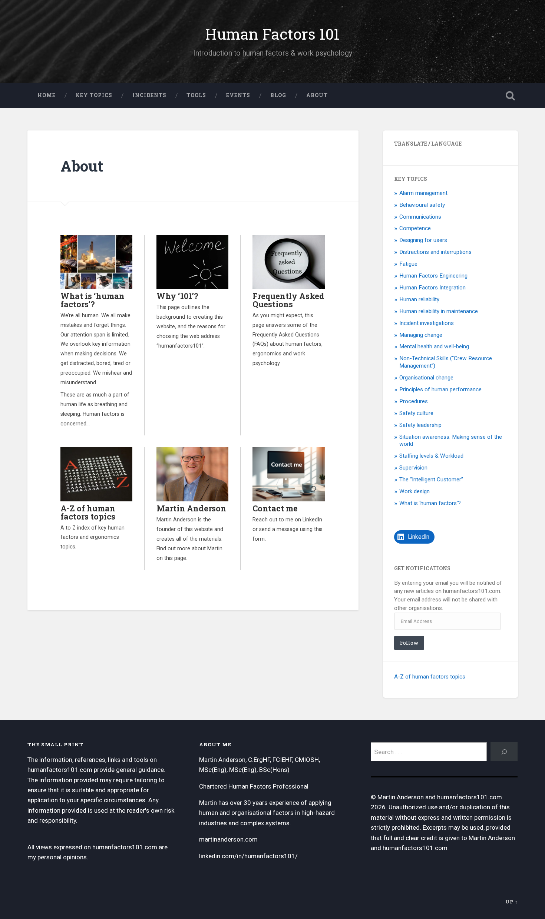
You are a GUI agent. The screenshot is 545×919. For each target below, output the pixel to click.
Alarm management (423, 193)
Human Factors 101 (272, 34)
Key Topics (94, 95)
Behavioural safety (422, 205)
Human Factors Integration (432, 287)
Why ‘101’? (177, 296)
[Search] (504, 751)
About (317, 95)
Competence (415, 228)
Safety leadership (420, 425)
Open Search (510, 95)
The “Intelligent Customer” (431, 479)
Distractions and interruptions (435, 252)
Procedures (413, 401)
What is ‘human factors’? (92, 300)
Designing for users (423, 240)
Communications (420, 216)
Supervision (413, 467)
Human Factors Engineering (433, 275)
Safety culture (416, 413)
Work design (414, 491)
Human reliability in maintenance (438, 311)
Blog (278, 95)
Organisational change (426, 377)
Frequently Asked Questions (288, 300)
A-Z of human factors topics (87, 512)
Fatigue (408, 264)
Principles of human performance (440, 389)
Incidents (149, 95)
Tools (196, 95)
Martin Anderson (191, 508)
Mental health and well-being (434, 346)
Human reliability (419, 299)
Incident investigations (426, 323)
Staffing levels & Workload (431, 455)
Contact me (275, 508)
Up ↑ (511, 902)
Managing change (420, 335)
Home (46, 95)
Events (238, 95)
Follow (409, 642)
